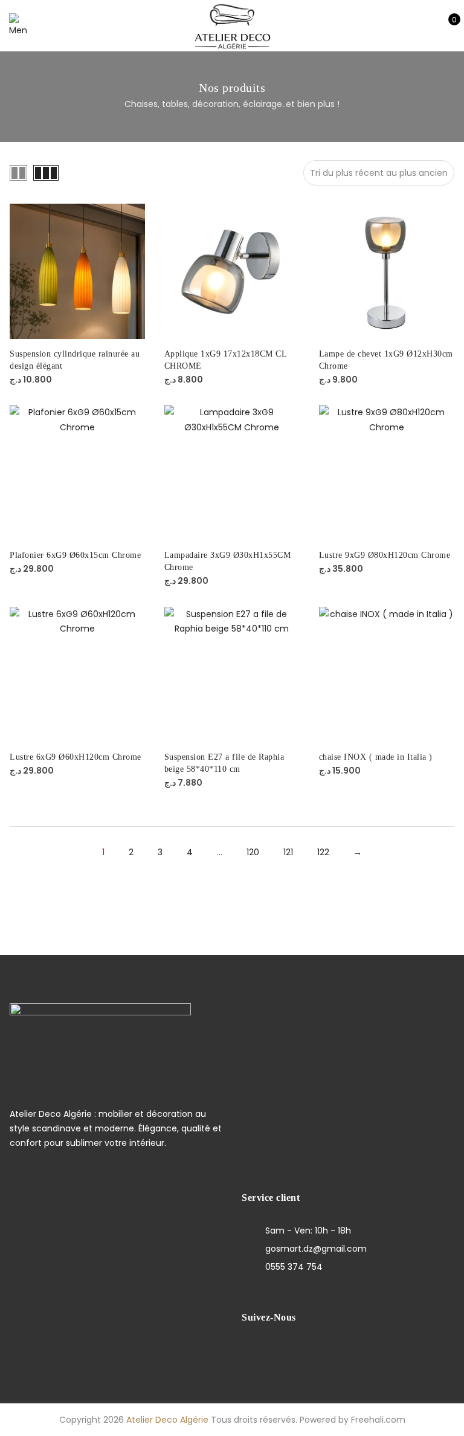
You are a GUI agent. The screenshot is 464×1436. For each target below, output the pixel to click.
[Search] (389, 26)
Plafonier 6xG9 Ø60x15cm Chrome (75, 555)
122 (323, 852)
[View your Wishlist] (426, 26)
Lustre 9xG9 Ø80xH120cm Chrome (385, 555)
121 (288, 852)
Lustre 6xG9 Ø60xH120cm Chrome (75, 757)
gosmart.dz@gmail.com (316, 1249)
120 (252, 852)
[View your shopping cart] (445, 26)
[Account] (408, 26)
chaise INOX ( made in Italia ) (376, 757)
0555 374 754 (294, 1267)
